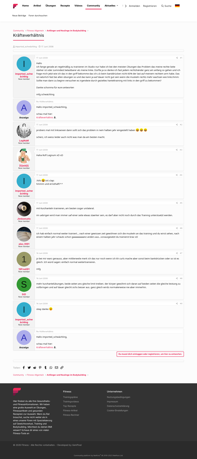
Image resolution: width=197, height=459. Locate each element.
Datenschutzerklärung (118, 406)
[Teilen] (177, 58)
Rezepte (65, 5)
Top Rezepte (69, 406)
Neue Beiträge (19, 15)
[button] (117, 6)
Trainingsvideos (71, 401)
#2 (181, 124)
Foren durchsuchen (38, 15)
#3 (181, 150)
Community (93, 5)
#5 (181, 203)
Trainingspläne (70, 397)
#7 (181, 253)
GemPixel (77, 445)
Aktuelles (110, 5)
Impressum (112, 401)
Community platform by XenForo (98, 455)
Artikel (37, 5)
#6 (181, 228)
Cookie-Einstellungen (117, 410)
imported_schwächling (26, 46)
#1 (181, 58)
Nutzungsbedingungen (118, 397)
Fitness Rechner (71, 415)
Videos (78, 5)
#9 (181, 303)
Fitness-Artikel (70, 410)
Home (25, 5)
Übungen (51, 5)
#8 (181, 278)
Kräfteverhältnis (44, 117)
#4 (181, 175)
